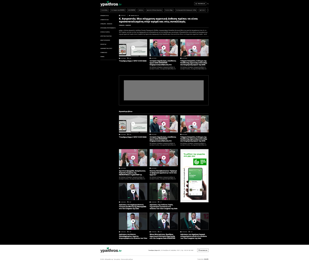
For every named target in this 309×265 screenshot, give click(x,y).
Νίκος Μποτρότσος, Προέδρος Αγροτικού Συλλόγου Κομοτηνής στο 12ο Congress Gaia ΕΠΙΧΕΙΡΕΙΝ (162, 236)
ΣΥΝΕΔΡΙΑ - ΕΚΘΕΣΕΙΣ (106, 24)
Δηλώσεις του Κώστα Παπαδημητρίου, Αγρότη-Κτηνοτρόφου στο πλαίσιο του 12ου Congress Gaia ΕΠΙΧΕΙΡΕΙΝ (133, 236)
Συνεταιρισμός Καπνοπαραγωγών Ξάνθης (186, 10)
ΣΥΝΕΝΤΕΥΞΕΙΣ (104, 19)
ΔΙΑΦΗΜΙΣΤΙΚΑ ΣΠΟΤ (106, 48)
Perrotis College (169, 10)
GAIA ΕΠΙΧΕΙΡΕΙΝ (131, 10)
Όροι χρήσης (117, 259)
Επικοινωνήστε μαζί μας (127, 259)
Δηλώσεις (141, 10)
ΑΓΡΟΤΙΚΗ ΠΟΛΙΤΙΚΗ (106, 36)
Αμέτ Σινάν (202, 10)
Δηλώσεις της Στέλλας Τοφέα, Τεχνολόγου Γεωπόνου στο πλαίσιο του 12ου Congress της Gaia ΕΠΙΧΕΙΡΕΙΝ (163, 206)
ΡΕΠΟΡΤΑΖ (103, 44)
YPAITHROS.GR (201, 3)
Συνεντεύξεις (104, 10)
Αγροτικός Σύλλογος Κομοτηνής (154, 10)
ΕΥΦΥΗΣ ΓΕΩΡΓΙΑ (105, 32)
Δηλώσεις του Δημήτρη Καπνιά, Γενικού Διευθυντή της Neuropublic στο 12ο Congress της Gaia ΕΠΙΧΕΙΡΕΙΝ (132, 206)
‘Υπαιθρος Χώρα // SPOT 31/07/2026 (132, 61)
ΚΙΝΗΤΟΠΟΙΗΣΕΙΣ (105, 40)
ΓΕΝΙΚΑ (102, 56)
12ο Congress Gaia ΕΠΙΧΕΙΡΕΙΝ (118, 10)
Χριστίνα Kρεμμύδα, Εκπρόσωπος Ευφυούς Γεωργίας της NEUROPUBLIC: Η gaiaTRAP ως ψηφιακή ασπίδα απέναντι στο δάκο (132, 173)
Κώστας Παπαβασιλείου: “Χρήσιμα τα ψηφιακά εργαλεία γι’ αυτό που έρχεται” (163, 173)
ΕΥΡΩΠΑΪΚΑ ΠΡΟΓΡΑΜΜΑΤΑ (108, 28)
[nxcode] (206, 259)
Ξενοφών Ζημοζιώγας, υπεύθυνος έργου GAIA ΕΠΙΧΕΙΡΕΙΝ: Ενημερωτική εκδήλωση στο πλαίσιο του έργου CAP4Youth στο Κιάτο (163, 63)
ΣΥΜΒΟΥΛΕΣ (103, 52)
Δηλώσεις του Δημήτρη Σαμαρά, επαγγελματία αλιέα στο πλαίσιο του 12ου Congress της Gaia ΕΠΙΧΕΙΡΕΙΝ (193, 236)
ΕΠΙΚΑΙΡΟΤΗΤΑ (104, 15)
